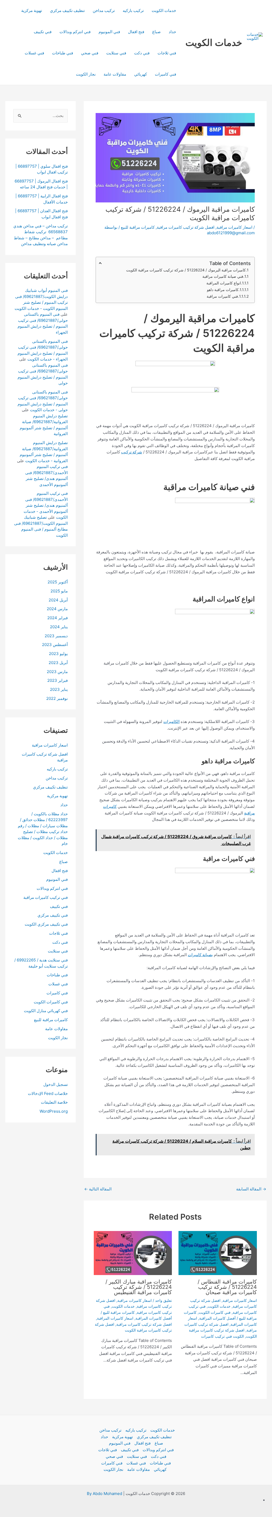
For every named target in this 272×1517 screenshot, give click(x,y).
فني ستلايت (116, 52)
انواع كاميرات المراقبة (223, 283)
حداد (172, 31)
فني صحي (89, 52)
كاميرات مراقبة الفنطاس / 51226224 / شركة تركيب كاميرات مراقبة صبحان (227, 1286)
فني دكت (142, 52)
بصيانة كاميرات (200, 954)
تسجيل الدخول (55, 1084)
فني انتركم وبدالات (75, 31)
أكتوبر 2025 (58, 581)
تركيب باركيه (133, 10)
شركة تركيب (131, 451)
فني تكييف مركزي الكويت (46, 924)
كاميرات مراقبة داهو (223, 289)
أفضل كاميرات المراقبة (217, 1318)
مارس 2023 (57, 671)
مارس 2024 (57, 608)
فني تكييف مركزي (52, 915)
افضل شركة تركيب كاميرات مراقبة (185, 227)
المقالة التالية (98, 1189)
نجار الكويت (86, 74)
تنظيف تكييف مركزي (67, 10)
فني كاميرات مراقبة (222, 296)
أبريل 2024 (58, 600)
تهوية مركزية (31, 10)
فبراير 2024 (57, 617)
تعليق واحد (163, 1300)
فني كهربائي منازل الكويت (46, 1010)
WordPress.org (54, 1111)
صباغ (156, 31)
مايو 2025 (59, 590)
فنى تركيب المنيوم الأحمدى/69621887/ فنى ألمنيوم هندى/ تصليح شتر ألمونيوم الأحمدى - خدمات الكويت (46, 505)
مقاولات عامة (115, 74)
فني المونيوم (109, 31)
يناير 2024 (59, 626)
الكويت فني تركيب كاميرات (222, 1336)
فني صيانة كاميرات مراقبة (222, 276)
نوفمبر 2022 (57, 698)
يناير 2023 (59, 689)
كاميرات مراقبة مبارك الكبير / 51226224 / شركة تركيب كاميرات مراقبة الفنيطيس (138, 1286)
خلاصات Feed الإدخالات (48, 1093)
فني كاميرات (165, 74)
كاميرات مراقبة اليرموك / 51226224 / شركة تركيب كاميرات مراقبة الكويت (186, 270)
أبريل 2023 (58, 662)
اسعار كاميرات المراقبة (115, 1318)
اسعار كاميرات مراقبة (234, 227)
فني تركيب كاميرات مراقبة (45, 897)
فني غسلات (34, 52)
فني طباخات (62, 52)
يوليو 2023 (58, 653)
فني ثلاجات (167, 52)
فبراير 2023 (57, 680)
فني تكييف (43, 31)
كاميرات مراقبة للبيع (138, 227)
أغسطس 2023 (55, 644)
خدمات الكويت (213, 42)
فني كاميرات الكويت (215, 1312)
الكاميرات (171, 721)
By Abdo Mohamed (104, 1493)
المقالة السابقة (251, 1189)
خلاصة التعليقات (54, 1102)
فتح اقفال (136, 31)
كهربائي (140, 74)
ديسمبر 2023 (56, 635)
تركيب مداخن (104, 10)
